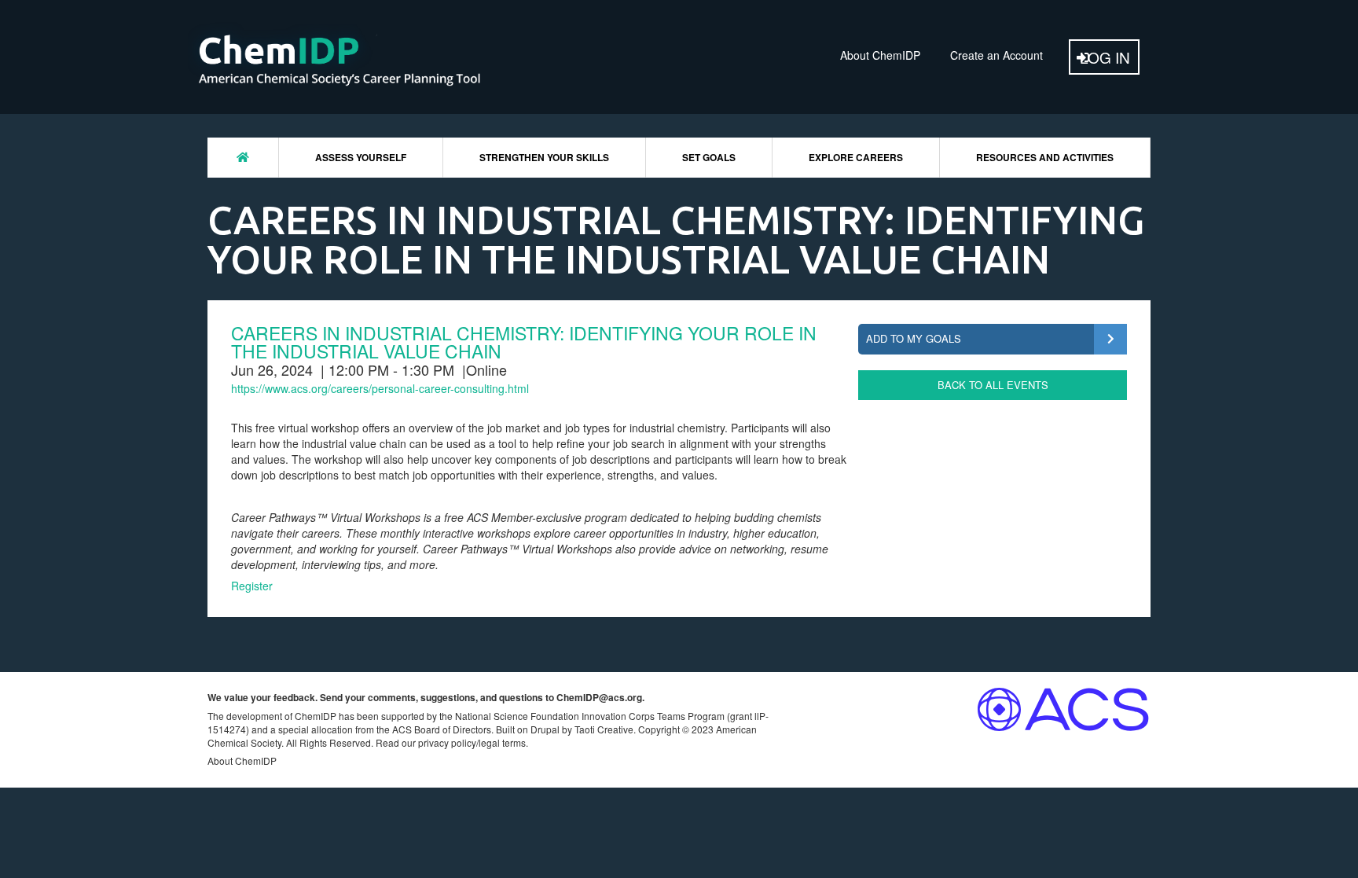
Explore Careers (856, 157)
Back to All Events (993, 384)
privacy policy (447, 742)
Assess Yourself (360, 157)
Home (242, 157)
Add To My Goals (913, 338)
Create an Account (996, 55)
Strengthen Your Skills (544, 157)
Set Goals (709, 157)
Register (252, 585)
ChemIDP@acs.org (599, 697)
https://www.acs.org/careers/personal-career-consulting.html (380, 388)
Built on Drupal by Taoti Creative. (566, 729)
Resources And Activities (1045, 157)
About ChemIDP (880, 55)
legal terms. (503, 742)
